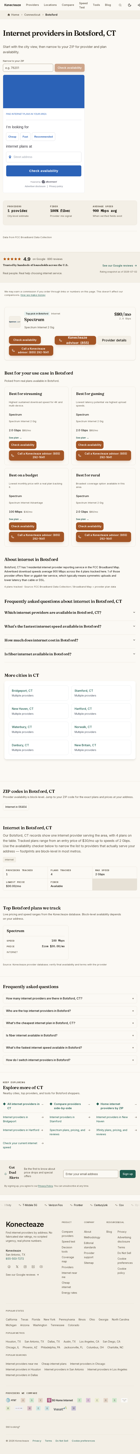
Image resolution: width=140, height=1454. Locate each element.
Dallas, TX (54, 1341)
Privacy (122, 1231)
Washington (40, 1325)
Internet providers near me (22, 1363)
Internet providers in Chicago (87, 1363)
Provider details (114, 340)
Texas (24, 1319)
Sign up (128, 1174)
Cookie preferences (83, 1440)
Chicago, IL (12, 1347)
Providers (32, 5)
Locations (50, 5)
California (11, 1319)
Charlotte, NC (115, 1347)
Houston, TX (13, 1341)
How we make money (33, 294)
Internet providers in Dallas (22, 1375)
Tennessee (57, 1325)
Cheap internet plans (54, 1363)
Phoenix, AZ (30, 1347)
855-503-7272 (15, 1258)
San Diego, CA (111, 1341)
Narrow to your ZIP (13, 60)
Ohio (92, 1319)
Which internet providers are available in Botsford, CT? (52, 612)
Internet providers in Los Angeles (107, 1369)
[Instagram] (25, 1266)
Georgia (103, 1319)
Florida (36, 1319)
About (87, 1231)
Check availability (24, 339)
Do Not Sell (124, 1253)
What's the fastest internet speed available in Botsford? (52, 626)
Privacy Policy (45, 1186)
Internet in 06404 (16, 807)
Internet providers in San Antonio (64, 1369)
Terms (121, 1247)
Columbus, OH (95, 1347)
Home (15, 14)
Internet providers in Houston (23, 1369)
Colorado (73, 1325)
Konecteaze (12, 5)
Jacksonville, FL (73, 1347)
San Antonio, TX (34, 1341)
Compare (68, 5)
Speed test (68, 1241)
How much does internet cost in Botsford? (41, 640)
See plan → (15, 437)
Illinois (82, 1319)
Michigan (11, 1325)
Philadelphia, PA (50, 1347)
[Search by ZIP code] (120, 5)
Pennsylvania (67, 1319)
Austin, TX (70, 1341)
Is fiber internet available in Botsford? (37, 654)
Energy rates (69, 1292)
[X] (17, 1266)
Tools (96, 5)
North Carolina (120, 1319)
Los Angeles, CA (89, 1341)
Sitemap (89, 1262)
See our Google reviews (117, 265)
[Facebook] (9, 1266)
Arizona (24, 1325)
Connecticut (32, 14)
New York (49, 1319)
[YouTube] (41, 1266)
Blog (108, 5)
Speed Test (83, 5)
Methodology (92, 1237)
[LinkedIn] (33, 1266)
